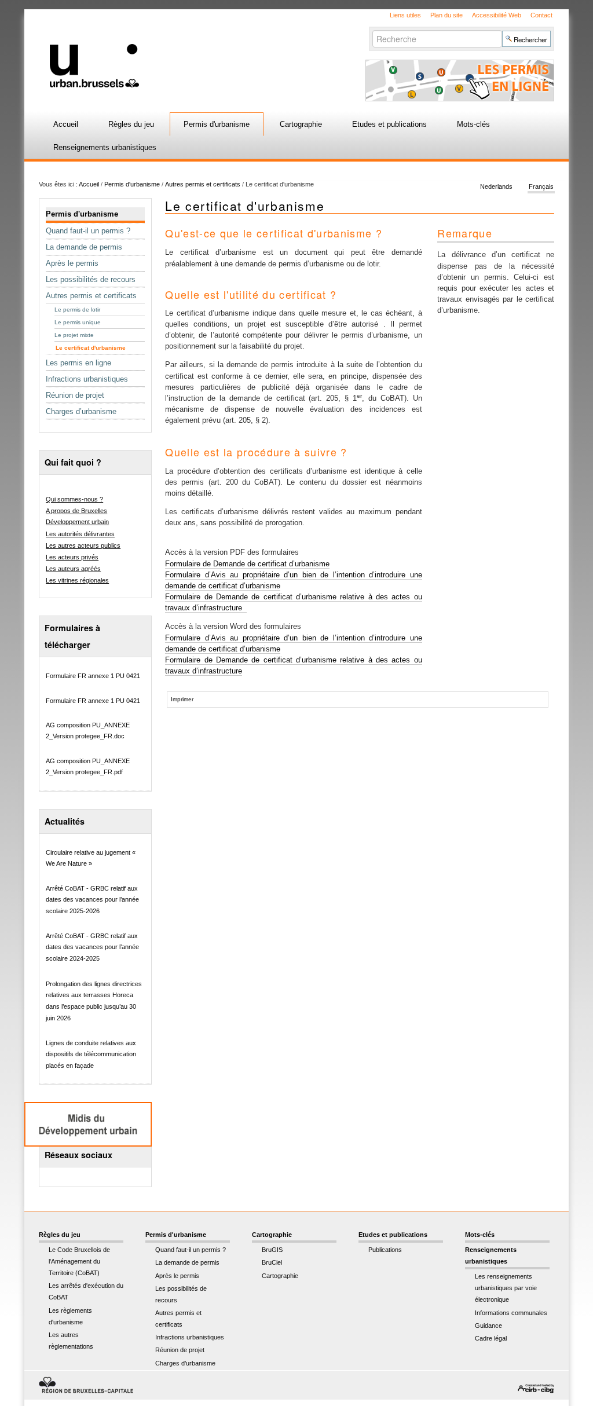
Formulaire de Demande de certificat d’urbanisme (247, 563)
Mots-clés (473, 124)
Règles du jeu (131, 124)
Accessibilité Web (496, 15)
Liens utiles (405, 15)
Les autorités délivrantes (80, 533)
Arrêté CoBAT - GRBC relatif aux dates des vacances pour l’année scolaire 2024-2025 (92, 947)
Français (541, 186)
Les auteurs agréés (73, 568)
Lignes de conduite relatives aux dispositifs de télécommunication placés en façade (91, 1054)
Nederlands (496, 186)
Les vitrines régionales (77, 580)
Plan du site (446, 15)
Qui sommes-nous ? (74, 499)
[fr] (188, 48)
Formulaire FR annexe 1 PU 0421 (93, 675)
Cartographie (301, 124)
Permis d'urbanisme (217, 124)
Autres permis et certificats (202, 184)
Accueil (65, 124)
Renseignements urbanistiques (104, 147)
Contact (541, 15)
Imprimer (182, 699)
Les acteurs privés (72, 557)
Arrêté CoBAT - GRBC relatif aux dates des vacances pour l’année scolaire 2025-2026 (92, 899)
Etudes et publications (389, 124)
